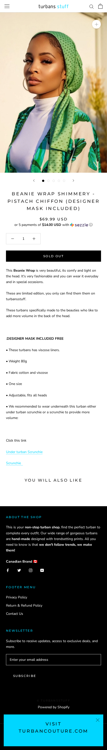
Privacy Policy (16, 597)
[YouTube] (42, 570)
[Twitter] (19, 570)
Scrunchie (14, 463)
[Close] (98, 720)
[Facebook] (7, 570)
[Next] (73, 180)
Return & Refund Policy (24, 605)
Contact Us (14, 613)
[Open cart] (100, 6)
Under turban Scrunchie (24, 452)
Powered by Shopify (53, 707)
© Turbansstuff (53, 700)
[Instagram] (30, 570)
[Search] (91, 6)
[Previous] (34, 180)
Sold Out (53, 256)
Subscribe (24, 676)
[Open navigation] (6, 6)
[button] (53, 224)
